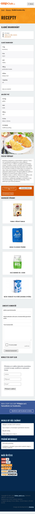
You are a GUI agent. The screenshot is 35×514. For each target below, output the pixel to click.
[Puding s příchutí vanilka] (17, 210)
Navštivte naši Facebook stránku (22, 411)
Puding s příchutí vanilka (17, 221)
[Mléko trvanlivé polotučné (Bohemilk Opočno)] (17, 286)
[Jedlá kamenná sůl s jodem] (17, 261)
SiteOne (31, 507)
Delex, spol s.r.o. (20, 495)
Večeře (15, 35)
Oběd (6, 35)
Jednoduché (8, 37)
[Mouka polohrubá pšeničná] (17, 235)
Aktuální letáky (6, 431)
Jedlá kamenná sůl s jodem (17, 273)
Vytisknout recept (8, 193)
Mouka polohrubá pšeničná (17, 247)
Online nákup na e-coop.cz (9, 434)
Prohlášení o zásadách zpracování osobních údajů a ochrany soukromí (16, 447)
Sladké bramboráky (18, 10)
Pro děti (10, 35)
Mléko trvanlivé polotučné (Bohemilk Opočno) (17, 297)
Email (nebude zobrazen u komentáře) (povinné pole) (17, 317)
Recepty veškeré (25, 188)
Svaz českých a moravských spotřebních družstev (15, 427)
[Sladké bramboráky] (17, 143)
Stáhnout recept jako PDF (10, 188)
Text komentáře (8, 324)
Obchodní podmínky (7, 443)
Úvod (2, 10)
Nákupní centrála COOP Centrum (11, 424)
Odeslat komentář (11, 351)
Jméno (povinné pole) (10, 310)
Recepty (8, 10)
